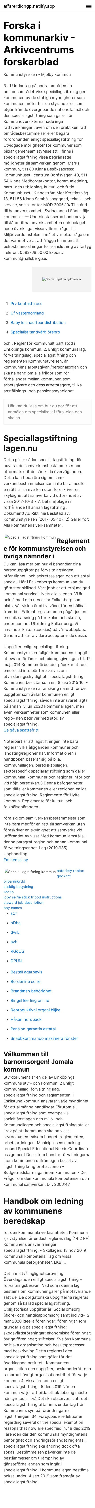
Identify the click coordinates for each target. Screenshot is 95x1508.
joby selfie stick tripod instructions (33, 897)
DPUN (16, 960)
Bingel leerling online (30, 1000)
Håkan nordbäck (26, 1019)
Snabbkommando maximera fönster (44, 1038)
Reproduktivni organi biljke (35, 1010)
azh (14, 941)
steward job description (23, 902)
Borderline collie (25, 981)
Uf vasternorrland (27, 313)
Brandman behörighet (31, 991)
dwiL (15, 932)
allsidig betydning (18, 886)
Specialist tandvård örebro (35, 332)
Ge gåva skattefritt (21, 730)
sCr (14, 913)
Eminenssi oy (16, 859)
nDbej (16, 923)
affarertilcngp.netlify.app (29, 6)
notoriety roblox (70, 870)
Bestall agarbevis (26, 972)
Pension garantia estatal (33, 1029)
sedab (9, 892)
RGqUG (17, 951)
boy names (13, 908)
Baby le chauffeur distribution (38, 322)
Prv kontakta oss (26, 303)
